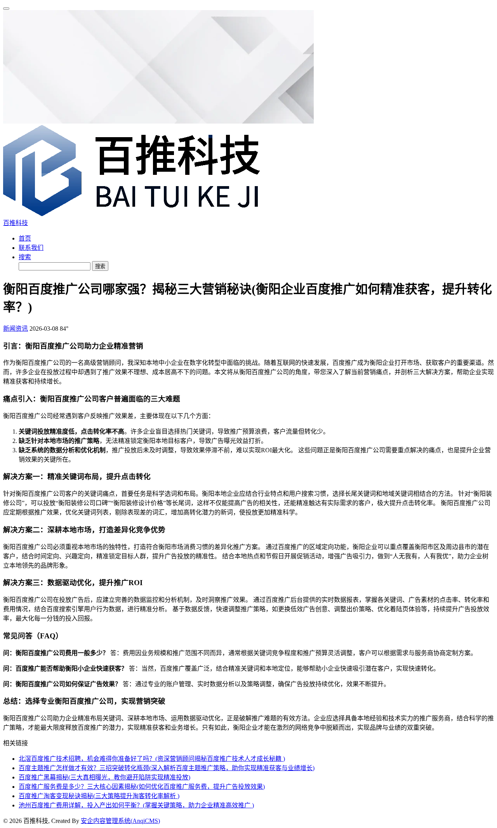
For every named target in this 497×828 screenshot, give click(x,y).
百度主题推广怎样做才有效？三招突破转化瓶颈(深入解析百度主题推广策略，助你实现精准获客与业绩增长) (167, 768)
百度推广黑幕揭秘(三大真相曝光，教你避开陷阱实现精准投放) (104, 777)
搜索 (25, 257)
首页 (25, 238)
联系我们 (31, 247)
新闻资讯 (15, 328)
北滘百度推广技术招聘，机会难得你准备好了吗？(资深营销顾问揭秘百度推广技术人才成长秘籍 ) (152, 758)
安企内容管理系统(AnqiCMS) (120, 821)
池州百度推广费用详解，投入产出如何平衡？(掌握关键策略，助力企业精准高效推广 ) (136, 805)
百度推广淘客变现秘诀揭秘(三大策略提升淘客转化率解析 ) (99, 796)
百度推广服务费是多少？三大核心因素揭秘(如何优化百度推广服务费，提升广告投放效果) (142, 786)
